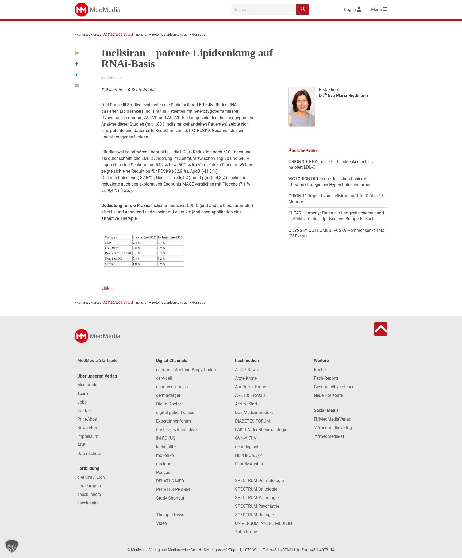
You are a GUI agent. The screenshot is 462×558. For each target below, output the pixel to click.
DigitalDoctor (168, 403)
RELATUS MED (170, 481)
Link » (107, 288)
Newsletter (87, 427)
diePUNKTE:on (91, 477)
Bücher (320, 369)
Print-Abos (87, 419)
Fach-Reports (326, 378)
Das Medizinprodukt (254, 412)
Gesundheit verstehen (334, 386)
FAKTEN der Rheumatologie (261, 429)
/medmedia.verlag (334, 427)
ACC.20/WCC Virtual (118, 34)
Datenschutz (89, 453)
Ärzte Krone (246, 378)
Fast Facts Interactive (176, 429)
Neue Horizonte (328, 395)
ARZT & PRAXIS (250, 395)
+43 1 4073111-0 (284, 550)
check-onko (88, 503)
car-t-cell (164, 378)
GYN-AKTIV (245, 438)
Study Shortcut (170, 498)
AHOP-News (246, 369)
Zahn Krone (246, 531)
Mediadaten (88, 384)
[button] (12, 546)
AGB (81, 444)
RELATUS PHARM (173, 489)
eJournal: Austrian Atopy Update (186, 369)
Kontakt (84, 410)
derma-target (168, 395)
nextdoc (163, 463)
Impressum (87, 436)
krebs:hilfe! (166, 446)
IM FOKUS (165, 438)
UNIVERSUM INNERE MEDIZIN (263, 523)
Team (82, 393)
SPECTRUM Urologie (254, 514)
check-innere (89, 494)
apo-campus (89, 485)
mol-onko (165, 455)
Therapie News (170, 514)
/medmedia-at (330, 436)
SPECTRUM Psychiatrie (257, 506)
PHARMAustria (249, 463)
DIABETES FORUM (252, 421)
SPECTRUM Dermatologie (259, 480)
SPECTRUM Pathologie (257, 497)
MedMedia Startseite (97, 360)
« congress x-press (88, 34)
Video (161, 523)
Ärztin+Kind (246, 403)
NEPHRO (248, 455)
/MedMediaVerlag (334, 419)
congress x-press (172, 386)
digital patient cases (175, 412)
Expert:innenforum (173, 421)
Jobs (82, 402)
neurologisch (247, 446)
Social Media (326, 410)
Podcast (164, 472)
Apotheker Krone (250, 386)
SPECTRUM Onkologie (256, 489)
